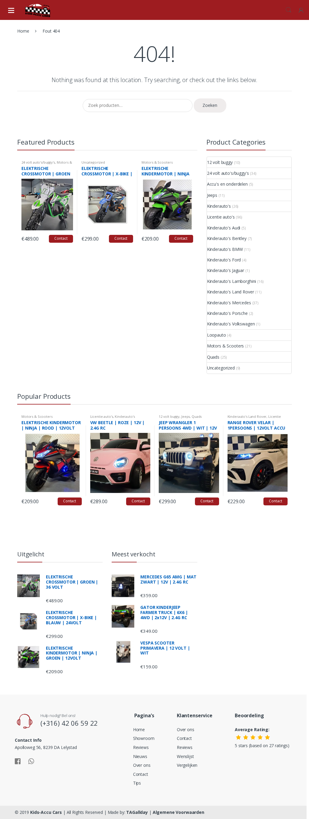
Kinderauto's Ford (224, 260)
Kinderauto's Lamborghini (231, 281)
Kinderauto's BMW (225, 249)
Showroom (143, 738)
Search (288, 10)
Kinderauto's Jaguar (225, 270)
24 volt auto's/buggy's (38, 162)
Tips (137, 783)
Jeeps (212, 195)
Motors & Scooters (157, 162)
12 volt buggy (220, 162)
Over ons (142, 765)
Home (23, 31)
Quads (213, 357)
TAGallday (137, 812)
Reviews (141, 747)
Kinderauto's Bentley (227, 238)
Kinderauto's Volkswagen (231, 324)
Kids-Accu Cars (46, 812)
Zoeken (209, 105)
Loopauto (216, 335)
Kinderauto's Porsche (227, 313)
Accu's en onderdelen (227, 184)
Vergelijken (187, 765)
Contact (60, 238)
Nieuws (140, 756)
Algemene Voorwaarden (178, 812)
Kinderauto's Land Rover (230, 292)
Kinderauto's (219, 206)
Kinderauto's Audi (224, 228)
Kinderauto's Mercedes (229, 303)
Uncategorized (93, 162)
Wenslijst (185, 756)
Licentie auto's (221, 217)
